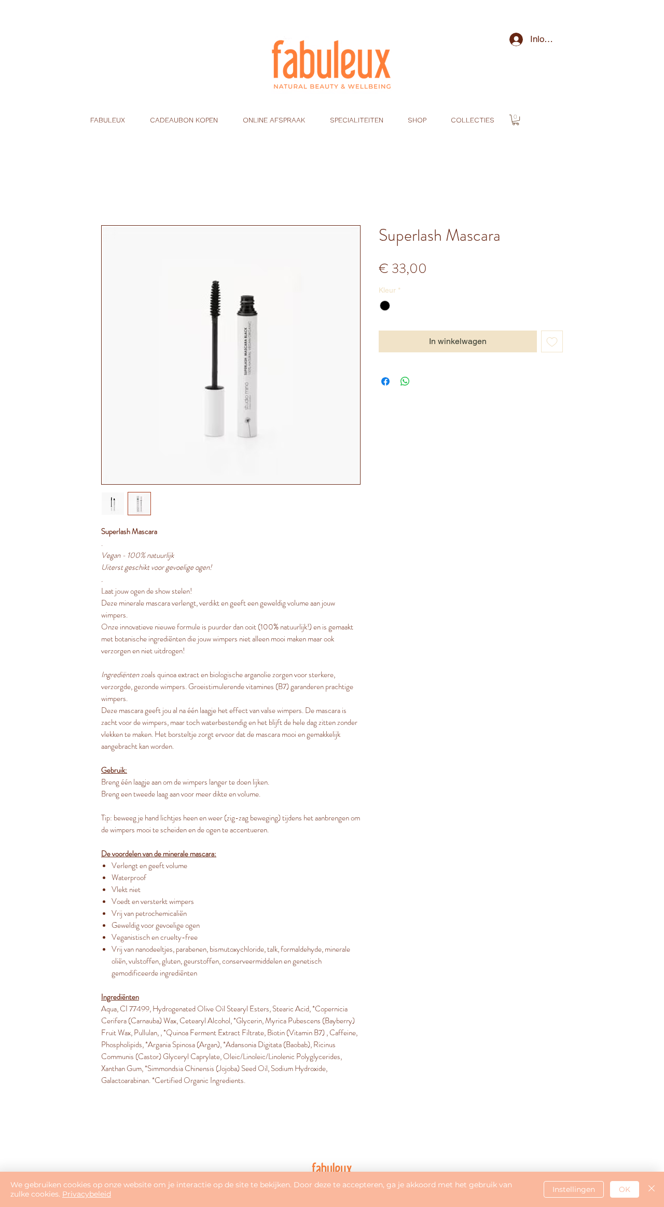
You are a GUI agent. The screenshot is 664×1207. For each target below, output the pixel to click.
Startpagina (122, 188)
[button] (515, 120)
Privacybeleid (86, 1194)
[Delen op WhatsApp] (405, 381)
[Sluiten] (651, 1189)
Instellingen (573, 1189)
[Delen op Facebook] (385, 381)
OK (624, 1189)
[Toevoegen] (552, 341)
